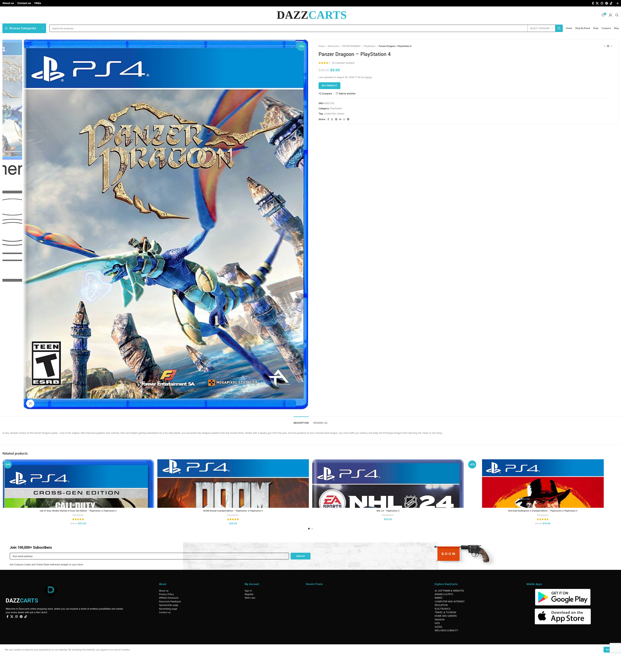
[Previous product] (604, 46)
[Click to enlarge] (30, 403)
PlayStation (370, 46)
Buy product (329, 85)
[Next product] (611, 46)
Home (322, 46)
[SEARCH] (559, 28)
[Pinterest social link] (606, 3)
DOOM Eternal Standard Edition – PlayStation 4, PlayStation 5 (233, 510)
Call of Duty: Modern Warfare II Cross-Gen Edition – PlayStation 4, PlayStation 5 (78, 510)
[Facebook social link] (593, 3)
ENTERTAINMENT (351, 46)
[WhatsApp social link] (344, 119)
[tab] (301, 421)
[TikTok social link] (611, 3)
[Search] (617, 15)
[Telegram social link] (348, 119)
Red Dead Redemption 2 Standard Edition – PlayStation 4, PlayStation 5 (542, 510)
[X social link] (597, 3)
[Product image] (78, 483)
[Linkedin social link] (340, 119)
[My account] (610, 15)
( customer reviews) (343, 62)
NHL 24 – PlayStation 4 (388, 510)
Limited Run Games (334, 113)
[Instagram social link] (602, 3)
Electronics (334, 46)
